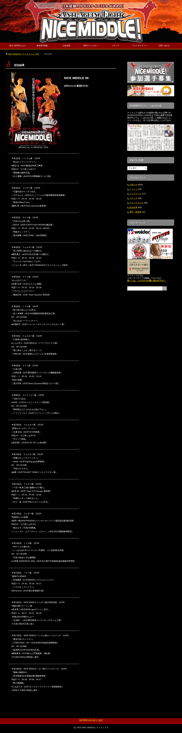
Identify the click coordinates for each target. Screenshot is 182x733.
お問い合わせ (164, 46)
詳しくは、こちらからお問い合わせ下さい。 (147, 280)
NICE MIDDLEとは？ (18, 46)
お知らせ (133, 184)
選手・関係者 (135, 212)
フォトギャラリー (139, 46)
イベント (133, 189)
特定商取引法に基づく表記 (91, 720)
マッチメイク (135, 194)
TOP (23, 54)
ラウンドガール (136, 203)
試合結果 (66, 46)
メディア (115, 46)
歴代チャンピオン (90, 46)
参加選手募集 (42, 46)
